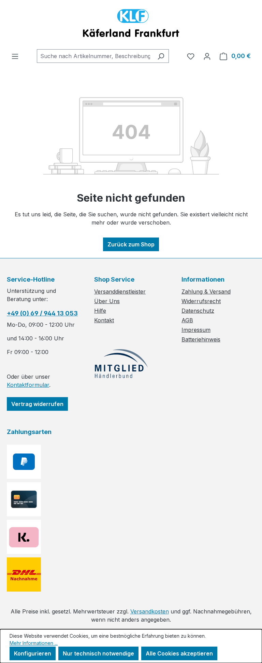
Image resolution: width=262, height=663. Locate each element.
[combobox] (95, 56)
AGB (187, 320)
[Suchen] (161, 56)
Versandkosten (149, 611)
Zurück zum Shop (131, 244)
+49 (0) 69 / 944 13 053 (42, 313)
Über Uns (107, 301)
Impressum (195, 329)
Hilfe (100, 310)
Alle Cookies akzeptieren (179, 653)
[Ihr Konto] (207, 56)
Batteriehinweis (200, 339)
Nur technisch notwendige (98, 653)
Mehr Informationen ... (34, 643)
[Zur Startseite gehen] (131, 24)
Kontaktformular (28, 384)
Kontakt (104, 320)
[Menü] (15, 56)
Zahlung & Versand (206, 291)
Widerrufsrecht (201, 301)
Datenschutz (197, 310)
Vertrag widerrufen (37, 404)
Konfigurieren (32, 653)
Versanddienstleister (120, 291)
